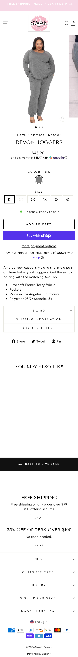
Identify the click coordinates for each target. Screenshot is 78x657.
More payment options (39, 246)
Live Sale (53, 135)
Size (39, 191)
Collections (36, 135)
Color (39, 171)
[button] (39, 158)
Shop (39, 545)
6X (68, 199)
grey (39, 180)
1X (9, 199)
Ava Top (51, 277)
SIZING (39, 310)
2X (21, 199)
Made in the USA (38, 611)
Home (21, 135)
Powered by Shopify (39, 653)
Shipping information (39, 319)
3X (33, 199)
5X (56, 199)
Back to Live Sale (42, 463)
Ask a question (39, 328)
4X (44, 199)
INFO (38, 559)
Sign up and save (38, 598)
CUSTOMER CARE (38, 572)
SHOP (39, 517)
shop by (38, 585)
